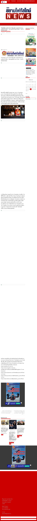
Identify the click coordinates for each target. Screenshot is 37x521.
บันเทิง (2, 407)
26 (30, 89)
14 (33, 86)
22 (35, 87)
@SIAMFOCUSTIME (20, 426)
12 (30, 86)
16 (26, 87)
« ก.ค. (26, 93)
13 (32, 86)
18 (29, 87)
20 (32, 87)
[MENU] (36, 24)
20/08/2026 (3, 425)
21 (33, 87)
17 (27, 87)
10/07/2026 (19, 425)
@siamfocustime (8, 32)
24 (27, 89)
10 (27, 86)
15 (35, 86)
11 (29, 86)
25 (29, 89)
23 (26, 89)
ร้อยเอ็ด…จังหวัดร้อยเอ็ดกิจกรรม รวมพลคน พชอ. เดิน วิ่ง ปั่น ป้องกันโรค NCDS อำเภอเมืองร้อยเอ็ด (6, 411)
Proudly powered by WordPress (12, 519)
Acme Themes (28, 519)
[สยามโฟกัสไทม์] (2, 24)
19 (30, 87)
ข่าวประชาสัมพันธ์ (11, 442)
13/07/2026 (11, 429)
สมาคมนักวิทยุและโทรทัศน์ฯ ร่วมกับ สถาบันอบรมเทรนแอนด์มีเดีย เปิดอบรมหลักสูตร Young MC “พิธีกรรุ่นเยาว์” (19, 412)
